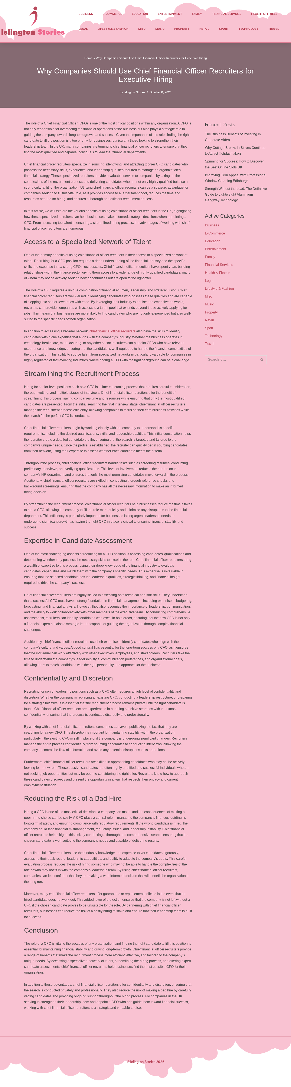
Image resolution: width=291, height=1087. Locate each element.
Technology (248, 28)
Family (197, 14)
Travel (273, 28)
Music (159, 28)
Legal (83, 28)
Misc (142, 28)
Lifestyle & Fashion (113, 28)
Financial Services (226, 14)
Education (140, 14)
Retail (204, 28)
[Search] (262, 359)
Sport (224, 28)
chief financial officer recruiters (112, 331)
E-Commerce (112, 14)
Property (182, 28)
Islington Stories (134, 92)
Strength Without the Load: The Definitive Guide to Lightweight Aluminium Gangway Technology (236, 194)
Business (86, 14)
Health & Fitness (264, 14)
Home (88, 58)
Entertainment (170, 14)
